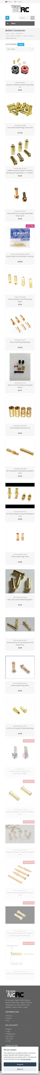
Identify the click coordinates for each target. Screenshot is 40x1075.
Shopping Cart (11, 1034)
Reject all (20, 1069)
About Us (9, 1016)
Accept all (20, 1064)
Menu (13, 23)
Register (9, 1029)
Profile (9, 1041)
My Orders (10, 1039)
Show (21, 44)
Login (8, 1031)
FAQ (8, 1020)
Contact (9, 1018)
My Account (10, 1036)
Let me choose (26, 1059)
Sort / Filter (11, 49)
